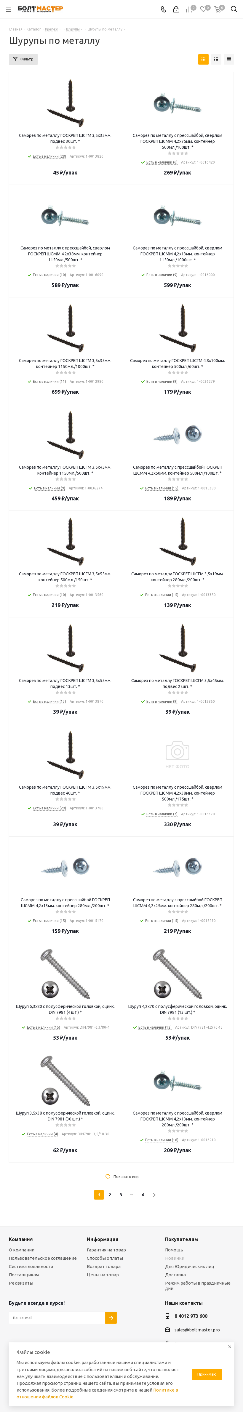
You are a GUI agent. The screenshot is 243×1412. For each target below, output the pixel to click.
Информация (103, 1239)
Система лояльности (31, 1266)
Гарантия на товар (106, 1249)
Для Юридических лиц (189, 1266)
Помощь (174, 1249)
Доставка (175, 1274)
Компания (21, 1239)
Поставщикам (24, 1274)
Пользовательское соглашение (43, 1258)
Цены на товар (103, 1274)
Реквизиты (21, 1282)
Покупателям (181, 1239)
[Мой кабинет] (176, 9)
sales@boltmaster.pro (197, 1329)
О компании (21, 1249)
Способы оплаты (105, 1258)
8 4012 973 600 (191, 1316)
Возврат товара (104, 1266)
